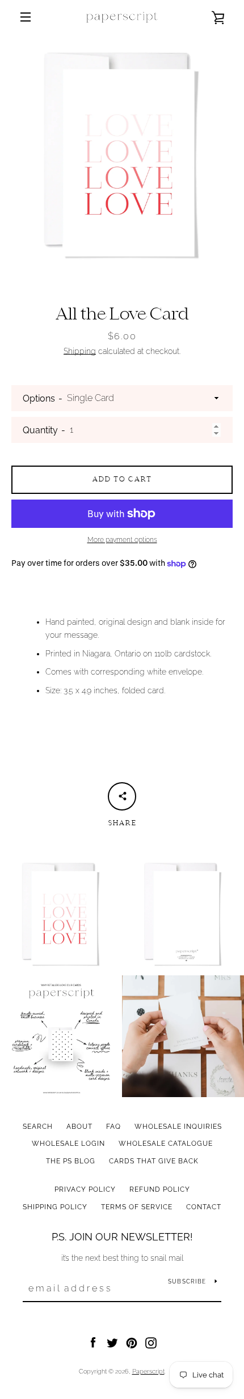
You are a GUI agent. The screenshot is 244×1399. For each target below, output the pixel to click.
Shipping (80, 351)
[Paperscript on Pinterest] (131, 1342)
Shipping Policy (55, 1207)
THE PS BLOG (70, 1161)
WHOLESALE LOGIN (68, 1144)
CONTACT (203, 1207)
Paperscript (148, 1371)
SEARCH (38, 1127)
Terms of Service (137, 1207)
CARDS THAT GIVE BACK (154, 1161)
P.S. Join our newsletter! (122, 1237)
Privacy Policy (85, 1189)
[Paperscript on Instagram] (151, 1342)
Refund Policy (159, 1189)
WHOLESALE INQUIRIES (178, 1127)
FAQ (113, 1127)
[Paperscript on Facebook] (93, 1342)
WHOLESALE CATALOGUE (166, 1144)
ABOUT (79, 1127)
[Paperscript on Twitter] (112, 1342)
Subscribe (187, 1281)
